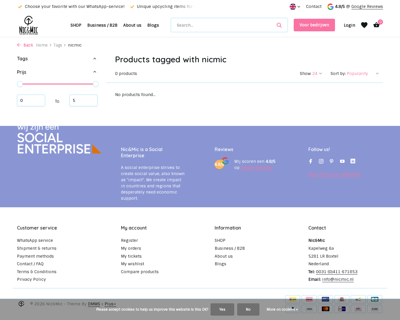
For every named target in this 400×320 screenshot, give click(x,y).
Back (27, 45)
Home (42, 45)
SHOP (76, 25)
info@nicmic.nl (338, 279)
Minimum (31, 100)
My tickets (131, 256)
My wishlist (132, 263)
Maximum (83, 100)
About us (132, 25)
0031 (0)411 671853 (337, 271)
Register (129, 240)
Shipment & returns (37, 248)
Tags (58, 45)
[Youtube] (342, 161)
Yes (222, 309)
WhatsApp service (35, 240)
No (248, 309)
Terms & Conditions (37, 271)
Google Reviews (367, 6)
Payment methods (35, 256)
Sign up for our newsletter (334, 174)
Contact (314, 6)
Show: (305, 73)
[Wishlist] (364, 25)
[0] (375, 25)
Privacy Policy (31, 279)
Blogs (153, 25)
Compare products (140, 271)
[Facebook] (310, 161)
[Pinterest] (331, 161)
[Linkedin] (353, 161)
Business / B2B (102, 25)
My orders (131, 248)
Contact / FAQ (30, 263)
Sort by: (338, 73)
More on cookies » (282, 309)
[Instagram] (321, 161)
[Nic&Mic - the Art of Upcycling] (41, 25)
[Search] (279, 25)
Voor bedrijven (314, 25)
